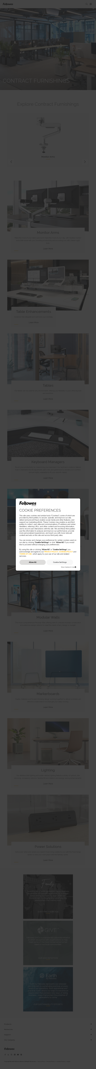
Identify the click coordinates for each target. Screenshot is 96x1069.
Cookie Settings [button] (60, 562)
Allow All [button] (32, 562)
